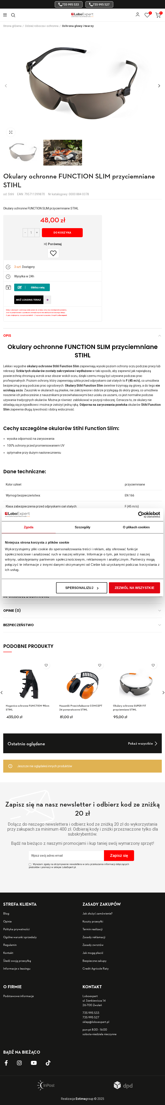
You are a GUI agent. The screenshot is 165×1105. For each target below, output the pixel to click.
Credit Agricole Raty (95, 968)
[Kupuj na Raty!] (32, 287)
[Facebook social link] (9, 1063)
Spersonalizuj (79, 588)
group (84, 1098)
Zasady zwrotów (93, 945)
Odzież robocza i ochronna (41, 26)
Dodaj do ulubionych (46, 665)
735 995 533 (90, 1013)
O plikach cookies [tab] (136, 527)
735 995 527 (90, 1017)
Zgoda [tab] (29, 527)
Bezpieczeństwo (18, 624)
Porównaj (55, 244)
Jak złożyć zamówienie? (97, 913)
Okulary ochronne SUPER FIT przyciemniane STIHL (129, 707)
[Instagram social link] (22, 1063)
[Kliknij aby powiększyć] (10, 132)
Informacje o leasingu (16, 968)
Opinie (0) (12, 610)
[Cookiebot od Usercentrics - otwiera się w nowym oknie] (141, 514)
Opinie (7, 921)
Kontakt (8, 953)
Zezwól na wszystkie (134, 588)
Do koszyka (62, 232)
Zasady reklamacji (93, 937)
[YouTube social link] (36, 1063)
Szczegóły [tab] (82, 527)
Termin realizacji (92, 929)
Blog (6, 913)
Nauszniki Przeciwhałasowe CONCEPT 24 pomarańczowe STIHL (80, 707)
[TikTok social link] (51, 1063)
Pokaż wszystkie (140, 743)
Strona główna (12, 26)
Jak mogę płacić (92, 953)
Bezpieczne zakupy (94, 961)
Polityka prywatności (16, 929)
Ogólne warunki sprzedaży (20, 937)
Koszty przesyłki (92, 921)
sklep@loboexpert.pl (95, 1022)
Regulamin (10, 945)
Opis (7, 335)
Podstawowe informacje (18, 996)
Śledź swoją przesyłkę (17, 961)
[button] (40, 718)
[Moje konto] (137, 15)
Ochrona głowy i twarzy (78, 26)
